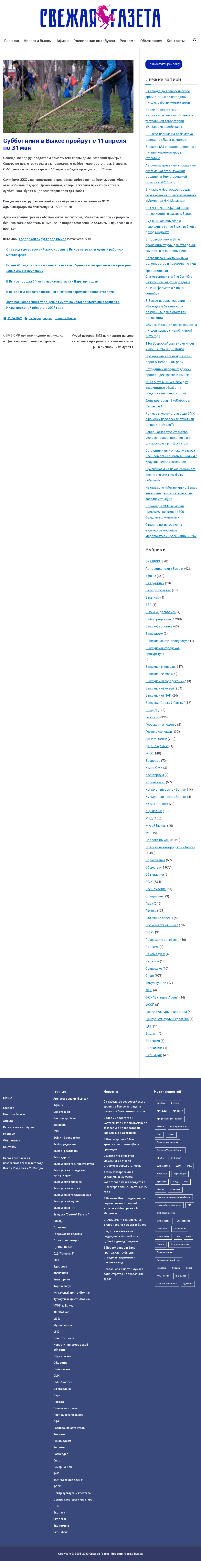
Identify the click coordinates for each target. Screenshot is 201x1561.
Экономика (153, 1048)
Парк (149, 903)
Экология (152, 1041)
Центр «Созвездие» (167, 1284)
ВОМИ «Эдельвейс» (160, 612)
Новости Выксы (38, 41)
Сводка (176, 1268)
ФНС (148, 990)
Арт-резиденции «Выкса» (164, 569)
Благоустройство (158, 590)
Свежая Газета (99, 1553)
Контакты (176, 41)
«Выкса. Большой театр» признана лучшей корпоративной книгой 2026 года (171, 330)
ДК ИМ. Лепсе (156, 739)
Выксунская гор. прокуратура (167, 641)
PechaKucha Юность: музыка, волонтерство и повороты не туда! (171, 261)
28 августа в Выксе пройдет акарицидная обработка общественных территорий (166, 387)
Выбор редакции (40, 318)
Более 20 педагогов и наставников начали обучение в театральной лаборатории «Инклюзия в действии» (169, 118)
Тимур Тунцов (155, 983)
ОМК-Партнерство (166, 1213)
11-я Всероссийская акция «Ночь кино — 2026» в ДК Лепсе (170, 346)
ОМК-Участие (155, 889)
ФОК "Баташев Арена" (161, 997)
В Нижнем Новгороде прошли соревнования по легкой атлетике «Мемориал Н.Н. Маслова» (170, 195)
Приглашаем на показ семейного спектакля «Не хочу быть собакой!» (170, 474)
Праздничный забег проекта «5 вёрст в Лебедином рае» (168, 359)
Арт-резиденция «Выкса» (169, 1119)
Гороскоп (152, 717)
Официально (154, 896)
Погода (150, 911)
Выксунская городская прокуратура (162, 651)
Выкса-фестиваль (158, 626)
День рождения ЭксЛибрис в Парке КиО (167, 403)
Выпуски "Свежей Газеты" (165, 703)
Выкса (171, 1134)
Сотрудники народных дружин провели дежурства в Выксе (168, 372)
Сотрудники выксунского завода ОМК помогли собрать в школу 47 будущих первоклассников (171, 456)
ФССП (149, 1005)
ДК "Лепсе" (175, 1158)
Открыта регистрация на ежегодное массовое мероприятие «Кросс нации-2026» (170, 530)
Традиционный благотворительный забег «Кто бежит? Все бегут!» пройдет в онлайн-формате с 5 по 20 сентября (168, 282)
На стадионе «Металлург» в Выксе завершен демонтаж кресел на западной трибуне (171, 493)
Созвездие (153, 968)
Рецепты (152, 961)
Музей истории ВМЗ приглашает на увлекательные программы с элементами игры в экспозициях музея (102, 341)
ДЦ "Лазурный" (156, 746)
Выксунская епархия (160, 666)
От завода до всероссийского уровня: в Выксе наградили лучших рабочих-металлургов (167, 96)
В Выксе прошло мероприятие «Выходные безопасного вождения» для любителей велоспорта (168, 309)
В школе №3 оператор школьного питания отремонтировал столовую (60, 292)
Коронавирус (155, 782)
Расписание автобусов (94, 41)
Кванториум (154, 775)
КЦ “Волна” (153, 811)
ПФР (149, 932)
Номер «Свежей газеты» (169, 1205)
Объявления (151, 41)
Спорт (149, 976)
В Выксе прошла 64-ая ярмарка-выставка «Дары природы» (52, 281)
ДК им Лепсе (163, 1166)
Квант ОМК (153, 768)
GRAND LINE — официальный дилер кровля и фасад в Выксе (168, 211)
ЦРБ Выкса (180, 1276)
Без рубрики (154, 583)
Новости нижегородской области (170, 847)
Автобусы (162, 1111)
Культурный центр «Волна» (165, 789)
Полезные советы (159, 918)
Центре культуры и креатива (167, 1019)
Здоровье (152, 761)
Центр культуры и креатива (166, 1012)
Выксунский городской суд (165, 681)
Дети (178, 1166)
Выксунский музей (159, 688)
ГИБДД (151, 710)
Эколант (151, 1033)
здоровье (188, 1284)
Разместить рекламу (163, 64)
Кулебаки (161, 1182)
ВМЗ (159, 1134)
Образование (155, 860)
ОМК (149, 882)
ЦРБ (148, 1026)
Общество (153, 867)
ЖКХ (149, 753)
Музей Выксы (155, 826)
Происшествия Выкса (161, 925)
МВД (149, 818)
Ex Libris (161, 1103)
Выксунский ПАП (158, 695)
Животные (162, 1174)
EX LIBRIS (152, 561)
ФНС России (163, 1276)
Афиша (63, 41)
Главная (11, 41)
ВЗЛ (148, 605)
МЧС (148, 833)
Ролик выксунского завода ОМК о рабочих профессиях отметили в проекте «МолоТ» (170, 419)
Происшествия (164, 1252)
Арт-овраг (177, 1111)
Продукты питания (180, 1244)
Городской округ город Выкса (42, 239)
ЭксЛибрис (153, 1055)
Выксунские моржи (160, 674)
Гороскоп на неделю (160, 724)
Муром (160, 1189)
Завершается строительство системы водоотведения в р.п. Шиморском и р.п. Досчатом (168, 437)
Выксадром (154, 634)
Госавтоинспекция (159, 731)
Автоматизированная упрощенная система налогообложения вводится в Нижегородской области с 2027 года (170, 174)
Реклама (128, 41)
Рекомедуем (155, 954)
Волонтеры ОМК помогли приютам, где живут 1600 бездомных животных (164, 511)
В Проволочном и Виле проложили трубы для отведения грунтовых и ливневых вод (170, 245)
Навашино (175, 1189)
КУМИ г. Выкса (156, 804)
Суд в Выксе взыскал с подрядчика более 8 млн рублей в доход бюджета (170, 226)
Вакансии (152, 597)
